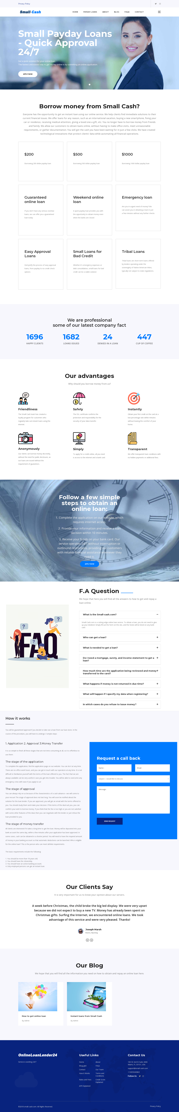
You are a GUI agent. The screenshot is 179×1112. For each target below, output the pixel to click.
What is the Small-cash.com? (100, 614)
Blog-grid (82, 1066)
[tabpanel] (89, 53)
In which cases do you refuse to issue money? (109, 704)
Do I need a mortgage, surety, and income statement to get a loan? (118, 659)
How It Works (84, 1073)
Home (81, 1062)
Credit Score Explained (100, 1080)
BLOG (116, 12)
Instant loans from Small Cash (86, 1016)
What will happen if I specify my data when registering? (115, 694)
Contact (82, 1069)
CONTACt (139, 12)
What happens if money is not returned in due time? (113, 684)
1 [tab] (89, 84)
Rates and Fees (85, 1079)
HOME (75, 12)
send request (109, 821)
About (105, 12)
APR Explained (84, 1086)
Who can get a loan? (94, 637)
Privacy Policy (24, 4)
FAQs (127, 12)
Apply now (28, 74)
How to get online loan (34, 1016)
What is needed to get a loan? (100, 647)
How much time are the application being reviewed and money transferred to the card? (119, 672)
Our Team (100, 1069)
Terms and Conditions (100, 1074)
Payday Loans (90, 12)
